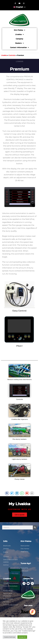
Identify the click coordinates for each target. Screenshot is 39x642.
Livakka (18, 34)
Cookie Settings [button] (9, 637)
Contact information (18, 47)
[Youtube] (19, 3)
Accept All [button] (22, 637)
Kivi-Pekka (18, 30)
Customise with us (19, 509)
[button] (7, 493)
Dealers (18, 43)
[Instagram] (24, 3)
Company (19, 39)
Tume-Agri (26, 563)
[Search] (35, 527)
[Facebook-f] (15, 3)
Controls (12, 55)
